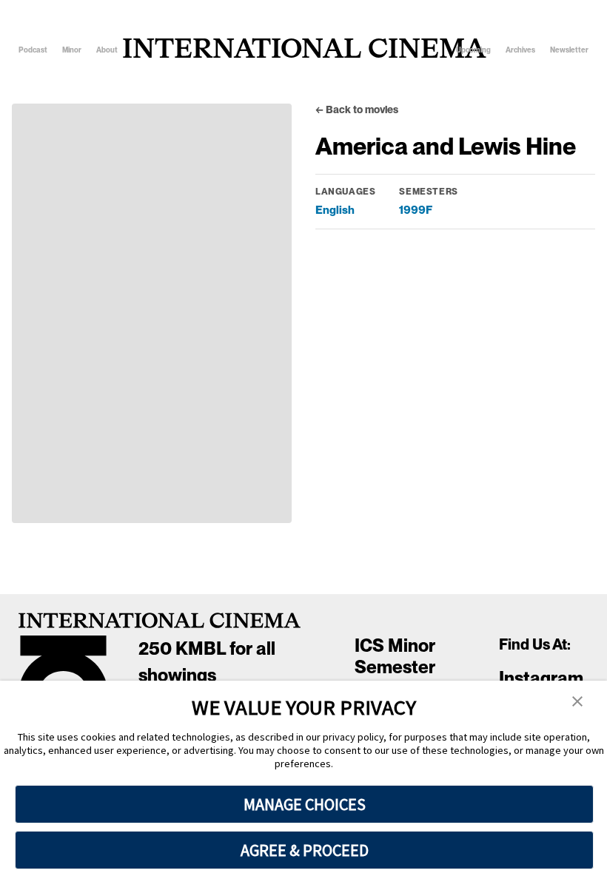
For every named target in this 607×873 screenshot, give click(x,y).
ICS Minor (395, 645)
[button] (577, 702)
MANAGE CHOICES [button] (305, 804)
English (335, 210)
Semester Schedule (395, 677)
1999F (415, 210)
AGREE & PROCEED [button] (305, 850)
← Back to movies (356, 109)
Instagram (541, 678)
